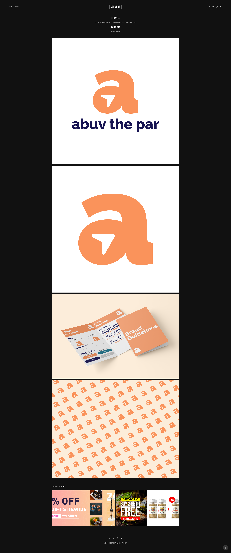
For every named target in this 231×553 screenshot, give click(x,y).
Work (10, 7)
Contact (17, 7)
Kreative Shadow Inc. (115, 543)
